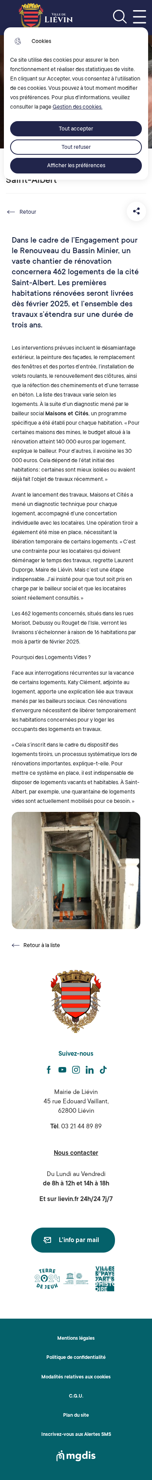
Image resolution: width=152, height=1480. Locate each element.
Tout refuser (76, 147)
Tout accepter (76, 128)
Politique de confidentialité (76, 1357)
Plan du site (76, 1415)
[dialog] (76, 103)
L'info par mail (79, 1240)
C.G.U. (76, 1396)
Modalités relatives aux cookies (76, 1377)
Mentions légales (76, 1338)
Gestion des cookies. (78, 107)
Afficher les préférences (76, 165)
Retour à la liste (36, 945)
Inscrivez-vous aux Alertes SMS (76, 1434)
